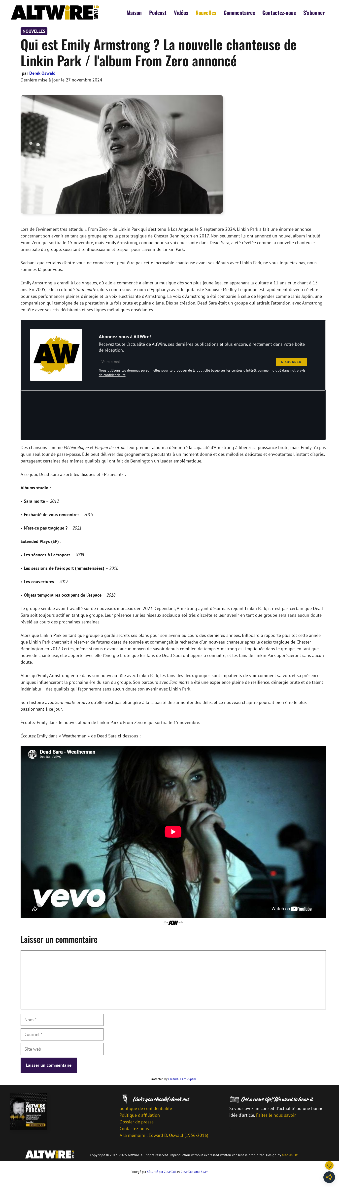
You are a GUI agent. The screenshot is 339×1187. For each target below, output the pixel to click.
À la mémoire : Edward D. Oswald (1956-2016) (164, 1135)
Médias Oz (290, 1155)
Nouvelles (206, 12)
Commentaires (239, 12)
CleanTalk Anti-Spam (182, 1079)
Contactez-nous (279, 12)
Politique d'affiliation (140, 1115)
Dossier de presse (137, 1122)
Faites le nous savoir (276, 1115)
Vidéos (181, 12)
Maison (134, 12)
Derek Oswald (42, 73)
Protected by (173, 1079)
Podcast (158, 12)
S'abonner (314, 12)
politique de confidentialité (146, 1108)
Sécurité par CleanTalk (161, 1172)
